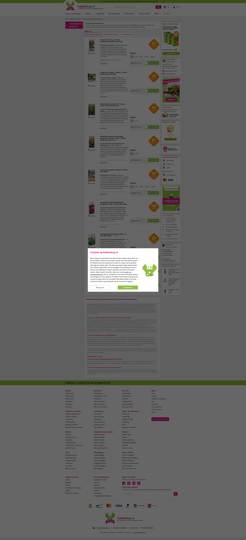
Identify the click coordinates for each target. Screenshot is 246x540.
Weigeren (100, 287)
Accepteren (127, 287)
